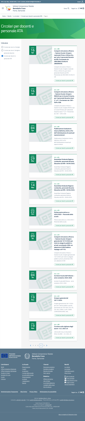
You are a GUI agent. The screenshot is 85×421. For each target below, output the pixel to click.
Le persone (25, 371)
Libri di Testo (46, 381)
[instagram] (83, 8)
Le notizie (67, 367)
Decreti (24, 383)
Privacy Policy (33, 392)
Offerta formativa (48, 379)
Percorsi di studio (48, 371)
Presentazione (26, 367)
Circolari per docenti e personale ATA (10, 56)
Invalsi (3, 377)
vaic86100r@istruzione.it (36, 400)
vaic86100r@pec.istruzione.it (67, 400)
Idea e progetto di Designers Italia (68, 415)
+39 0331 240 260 (21, 400)
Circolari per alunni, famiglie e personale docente (12, 50)
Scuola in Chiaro (5, 373)
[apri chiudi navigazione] (3, 8)
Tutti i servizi (46, 373)
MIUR (2, 367)
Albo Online (67, 373)
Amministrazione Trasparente (9, 392)
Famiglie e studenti (48, 369)
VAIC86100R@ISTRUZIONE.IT (33, 1)
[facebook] (79, 8)
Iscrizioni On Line (5, 375)
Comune (3, 379)
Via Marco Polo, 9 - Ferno (45, 398)
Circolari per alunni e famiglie (12, 47)
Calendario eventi (69, 371)
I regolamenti (25, 381)
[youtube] (81, 8)
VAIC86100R (48, 405)
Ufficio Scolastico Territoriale (8, 371)
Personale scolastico (49, 367)
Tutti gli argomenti (69, 384)
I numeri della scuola (27, 373)
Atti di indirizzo (47, 387)
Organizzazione (26, 377)
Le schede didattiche (49, 383)
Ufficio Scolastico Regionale (8, 369)
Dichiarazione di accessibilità (48, 392)
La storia (24, 379)
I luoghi (24, 369)
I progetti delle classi (49, 385)
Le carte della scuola (27, 375)
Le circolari (67, 369)
